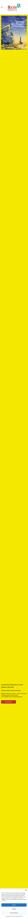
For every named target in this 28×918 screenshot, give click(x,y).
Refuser (14, 909)
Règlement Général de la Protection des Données (14, 916)
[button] (26, 890)
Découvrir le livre (8, 702)
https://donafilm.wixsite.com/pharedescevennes (11, 697)
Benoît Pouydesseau (15, 691)
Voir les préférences (14, 913)
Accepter (14, 905)
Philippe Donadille (5, 691)
